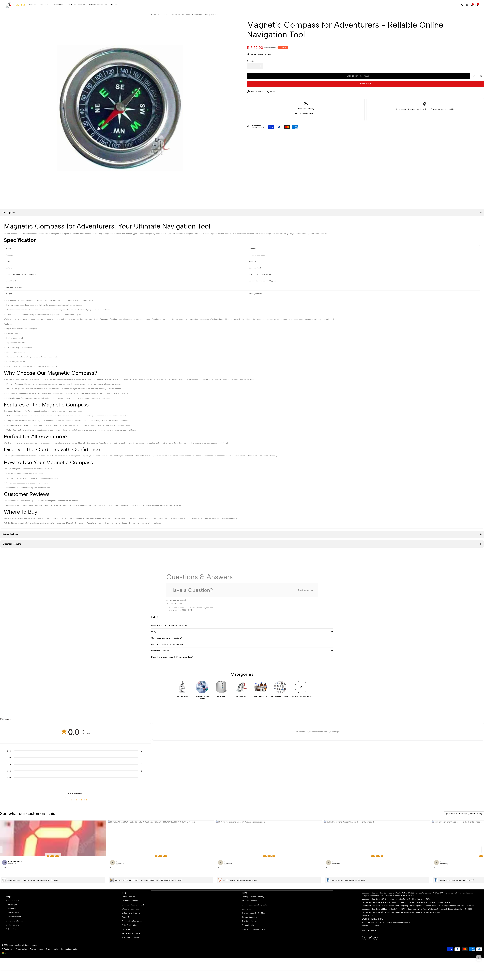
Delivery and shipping (131, 913)
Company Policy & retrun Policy (135, 905)
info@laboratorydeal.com (203, 608)
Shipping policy (52, 949)
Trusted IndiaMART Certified (253, 913)
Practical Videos (12, 900)
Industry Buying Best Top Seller (254, 905)
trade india (246, 909)
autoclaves (221, 696)
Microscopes (182, 696)
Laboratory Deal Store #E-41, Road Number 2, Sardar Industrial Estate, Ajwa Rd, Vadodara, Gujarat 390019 (406, 902)
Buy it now (365, 84)
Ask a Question (306, 590)
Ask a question (256, 92)
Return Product (128, 897)
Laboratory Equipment (15, 917)
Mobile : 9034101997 (370, 925)
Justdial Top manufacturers (253, 929)
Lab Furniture (11, 909)
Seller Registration (129, 925)
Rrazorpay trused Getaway (253, 897)
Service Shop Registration (132, 921)
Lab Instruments (12, 925)
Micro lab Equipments (280, 696)
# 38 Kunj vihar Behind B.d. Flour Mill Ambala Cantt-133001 (386, 922)
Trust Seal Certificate (130, 937)
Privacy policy (21, 949)
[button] (474, 76)
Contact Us (126, 929)
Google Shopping (249, 917)
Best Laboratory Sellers (202, 697)
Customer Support (130, 901)
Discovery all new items (301, 696)
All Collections (11, 929)
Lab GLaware (241, 696)
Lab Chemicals (260, 696)
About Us (126, 917)
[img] (53, 856)
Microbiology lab (13, 913)
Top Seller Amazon (250, 921)
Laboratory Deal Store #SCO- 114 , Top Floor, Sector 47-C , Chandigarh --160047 (396, 899)
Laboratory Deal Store (371, 906)
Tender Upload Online (131, 933)
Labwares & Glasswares (15, 921)
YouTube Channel (249, 901)
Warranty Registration (131, 909)
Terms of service (36, 949)
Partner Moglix (248, 925)
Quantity (251, 61)
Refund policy (7, 949)
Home (153, 15)
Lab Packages (11, 904)
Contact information (69, 949)
